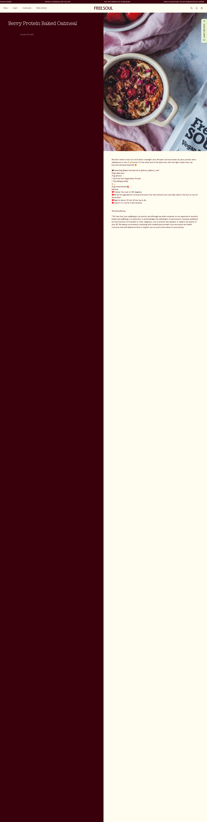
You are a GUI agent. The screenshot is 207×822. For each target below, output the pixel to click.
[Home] (103, 8)
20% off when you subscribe (106, 2)
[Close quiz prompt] (204, 21)
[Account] (196, 8)
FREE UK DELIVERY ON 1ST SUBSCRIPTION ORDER (173, 2)
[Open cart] (202, 8)
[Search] (191, 8)
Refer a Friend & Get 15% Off (47, 2)
